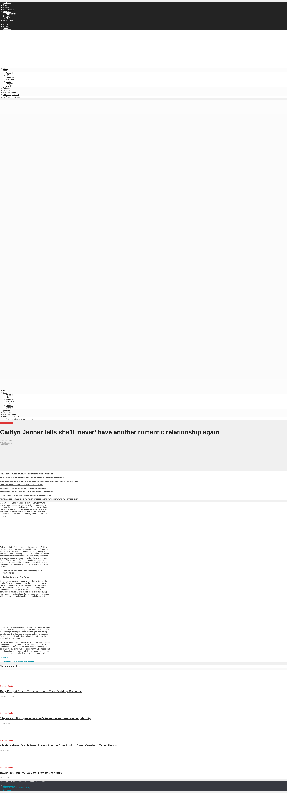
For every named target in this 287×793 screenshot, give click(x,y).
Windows (10, 77)
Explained (7, 3)
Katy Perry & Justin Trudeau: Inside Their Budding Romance (26, 474)
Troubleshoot (8, 9)
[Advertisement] (143, 55)
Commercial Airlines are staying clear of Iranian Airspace (26, 492)
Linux (8, 82)
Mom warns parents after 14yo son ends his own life (24, 488)
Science (6, 88)
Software (7, 12)
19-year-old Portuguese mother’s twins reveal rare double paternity (32, 477)
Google (6, 16)
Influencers (4, 657)
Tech (5, 71)
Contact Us (7, 790)
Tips (5, 5)
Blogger (9, 84)
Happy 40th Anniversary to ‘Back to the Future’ (21, 485)
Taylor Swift (8, 20)
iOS (7, 75)
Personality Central (11, 95)
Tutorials (6, 7)
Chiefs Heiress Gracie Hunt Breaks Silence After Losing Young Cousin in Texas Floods (39, 481)
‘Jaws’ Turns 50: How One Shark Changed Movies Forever (25, 495)
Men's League (7, 443)
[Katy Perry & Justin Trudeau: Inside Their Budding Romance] (14, 684)
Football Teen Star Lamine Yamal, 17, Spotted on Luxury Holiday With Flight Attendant (39, 499)
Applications (11, 14)
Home (5, 69)
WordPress (11, 86)
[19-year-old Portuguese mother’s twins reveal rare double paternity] (14, 711)
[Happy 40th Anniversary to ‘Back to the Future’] (14, 765)
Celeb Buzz (8, 90)
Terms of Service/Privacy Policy (16, 788)
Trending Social (9, 92)
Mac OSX (10, 79)
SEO (8, 18)
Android (9, 73)
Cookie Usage (9, 786)
